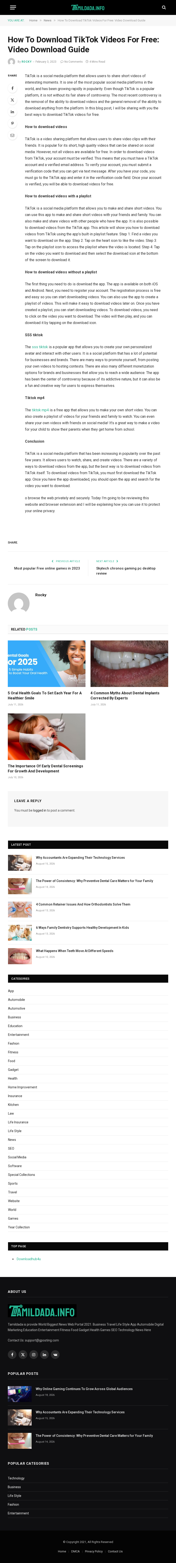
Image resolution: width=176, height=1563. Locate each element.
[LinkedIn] (12, 111)
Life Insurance (18, 1122)
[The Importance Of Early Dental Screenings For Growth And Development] (46, 736)
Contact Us (115, 1551)
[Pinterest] (12, 123)
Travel (12, 1192)
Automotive (16, 1008)
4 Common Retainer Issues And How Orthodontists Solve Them (83, 904)
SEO (11, 1148)
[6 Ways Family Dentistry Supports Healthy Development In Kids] (20, 933)
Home (62, 1551)
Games (13, 1218)
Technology (16, 1478)
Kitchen (13, 1105)
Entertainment (18, 1035)
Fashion (13, 1043)
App (11, 991)
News (12, 1140)
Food (11, 1061)
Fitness (13, 1052)
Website (14, 1201)
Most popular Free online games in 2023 (47, 568)
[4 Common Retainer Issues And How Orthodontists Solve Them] (20, 909)
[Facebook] (12, 88)
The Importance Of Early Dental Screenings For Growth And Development (45, 768)
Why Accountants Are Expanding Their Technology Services (80, 857)
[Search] (163, 7)
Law (11, 1113)
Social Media (17, 1157)
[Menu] (13, 7)
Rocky (27, 61)
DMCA (75, 1551)
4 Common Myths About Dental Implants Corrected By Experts (125, 695)
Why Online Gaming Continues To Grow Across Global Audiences (84, 1389)
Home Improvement (22, 1087)
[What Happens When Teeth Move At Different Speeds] (20, 956)
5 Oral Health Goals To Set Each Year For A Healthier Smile (45, 695)
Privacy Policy (94, 1551)
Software (15, 1166)
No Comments (73, 61)
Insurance (15, 1096)
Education (15, 1026)
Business (14, 1017)
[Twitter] (12, 100)
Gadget (13, 1070)
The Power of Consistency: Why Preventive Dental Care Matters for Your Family (94, 881)
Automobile (16, 1000)
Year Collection (19, 1227)
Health (12, 1078)
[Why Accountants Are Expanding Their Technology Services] (20, 863)
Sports (13, 1183)
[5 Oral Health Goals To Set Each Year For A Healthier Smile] (46, 663)
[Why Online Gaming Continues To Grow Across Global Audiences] (20, 1394)
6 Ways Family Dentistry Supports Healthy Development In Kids (82, 927)
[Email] (12, 135)
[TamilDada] (88, 7)
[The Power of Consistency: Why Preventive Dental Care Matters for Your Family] (20, 886)
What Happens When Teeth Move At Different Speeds (74, 951)
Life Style (15, 1131)
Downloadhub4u (29, 1259)
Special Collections (21, 1175)
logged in (39, 810)
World (12, 1210)
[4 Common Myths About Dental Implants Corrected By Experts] (129, 663)
